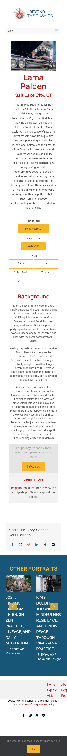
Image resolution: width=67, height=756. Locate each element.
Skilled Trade (21, 272)
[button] (13, 606)
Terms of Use (29, 704)
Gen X (21, 263)
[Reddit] (28, 544)
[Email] (53, 544)
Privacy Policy (46, 704)
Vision (51, 695)
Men (45, 263)
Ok (33, 749)
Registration (19, 488)
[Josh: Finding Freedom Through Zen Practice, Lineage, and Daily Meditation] (18, 577)
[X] (20, 544)
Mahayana (13, 653)
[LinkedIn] (37, 544)
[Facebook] (12, 544)
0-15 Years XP (14, 649)
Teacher (45, 272)
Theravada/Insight (48, 659)
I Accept (33, 466)
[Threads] (45, 544)
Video (21, 281)
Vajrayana (33, 246)
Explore (52, 690)
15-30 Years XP (33, 228)
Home (51, 684)
